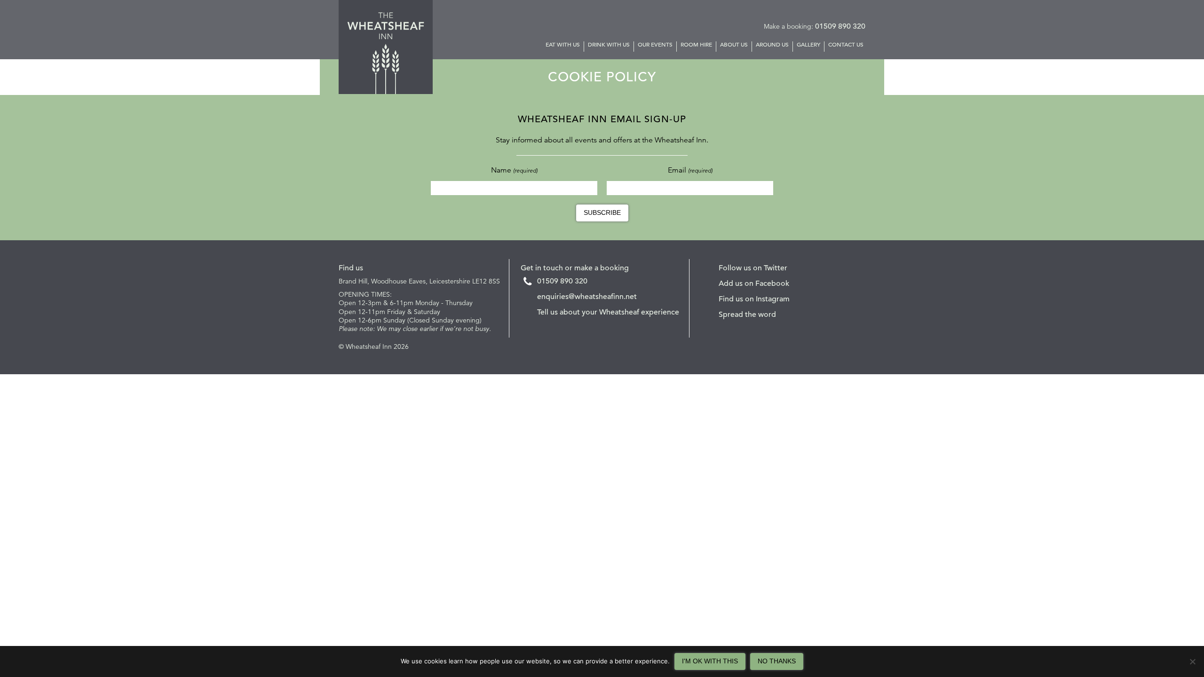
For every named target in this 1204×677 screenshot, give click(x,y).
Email (690, 170)
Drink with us (609, 44)
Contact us (845, 44)
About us (734, 44)
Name (514, 170)
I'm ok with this (710, 661)
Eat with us (563, 44)
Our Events (655, 44)
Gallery (808, 44)
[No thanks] (1192, 661)
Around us (772, 44)
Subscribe (602, 212)
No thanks (777, 661)
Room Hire (696, 44)
